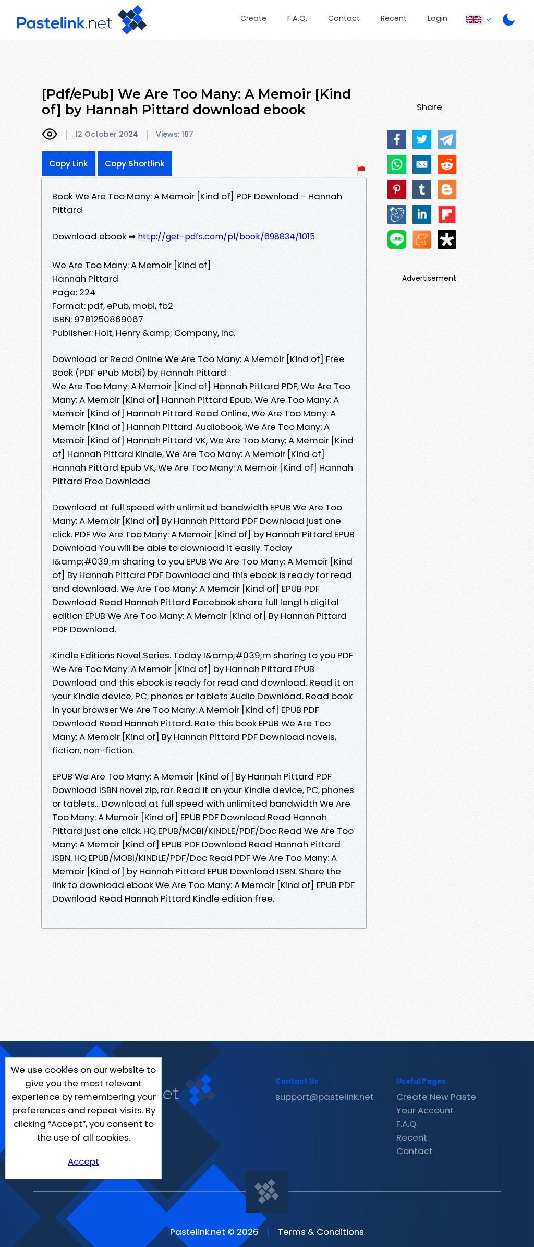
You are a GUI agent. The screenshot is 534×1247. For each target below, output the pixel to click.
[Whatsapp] (396, 164)
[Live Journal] (396, 214)
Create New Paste (436, 1096)
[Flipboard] (447, 214)
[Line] (396, 239)
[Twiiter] (421, 139)
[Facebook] (396, 139)
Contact (344, 18)
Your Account (425, 1110)
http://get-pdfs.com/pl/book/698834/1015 (226, 237)
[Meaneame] (421, 239)
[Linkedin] (421, 214)
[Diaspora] (447, 239)
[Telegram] (447, 139)
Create (253, 18)
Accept (83, 1161)
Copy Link (68, 163)
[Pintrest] (396, 189)
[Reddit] (447, 164)
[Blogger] (447, 189)
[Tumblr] (421, 189)
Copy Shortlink (135, 163)
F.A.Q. (297, 18)
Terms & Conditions (321, 1232)
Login (437, 18)
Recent (394, 18)
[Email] (421, 164)
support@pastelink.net (324, 1096)
